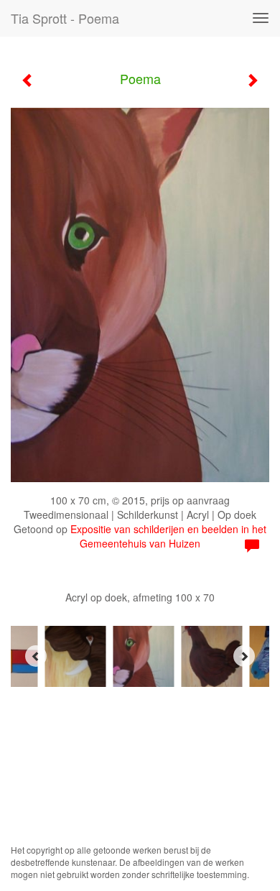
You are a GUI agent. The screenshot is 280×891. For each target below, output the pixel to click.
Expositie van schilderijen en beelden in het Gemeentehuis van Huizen (168, 536)
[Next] (244, 656)
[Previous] (36, 656)
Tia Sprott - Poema (65, 18)
